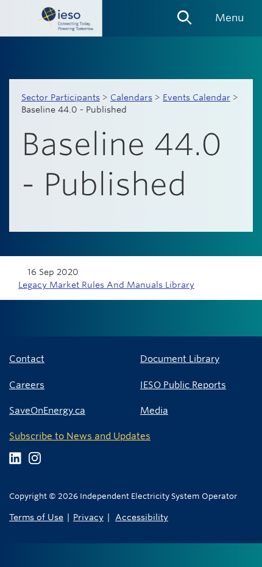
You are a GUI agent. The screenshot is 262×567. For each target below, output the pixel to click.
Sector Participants (60, 97)
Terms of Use (36, 517)
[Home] (51, 18)
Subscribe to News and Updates (79, 436)
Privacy (88, 517)
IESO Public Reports (183, 385)
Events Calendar (196, 97)
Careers (26, 385)
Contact (26, 358)
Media (154, 410)
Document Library (179, 358)
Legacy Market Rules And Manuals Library (106, 285)
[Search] (184, 13)
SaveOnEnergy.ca (47, 410)
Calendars (131, 97)
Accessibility (141, 517)
